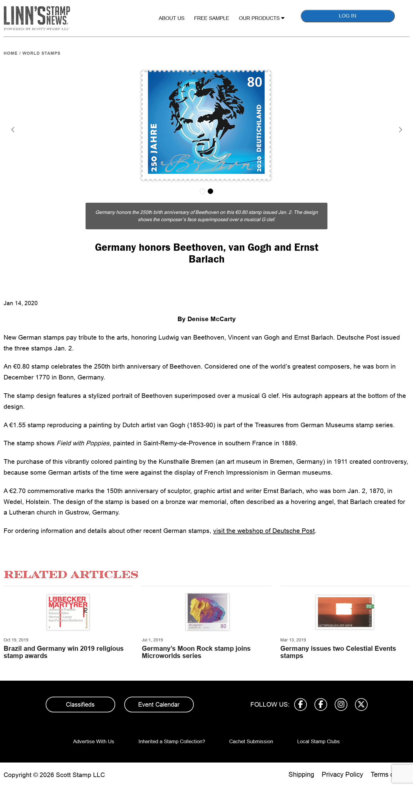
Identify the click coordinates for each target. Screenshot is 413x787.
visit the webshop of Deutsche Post (264, 530)
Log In (347, 16)
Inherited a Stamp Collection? (171, 741)
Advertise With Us (93, 741)
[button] (13, 130)
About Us (171, 18)
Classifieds (80, 704)
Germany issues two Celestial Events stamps (338, 652)
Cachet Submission (251, 741)
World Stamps (41, 53)
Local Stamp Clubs (318, 741)
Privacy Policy (342, 774)
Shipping (301, 774)
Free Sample (211, 18)
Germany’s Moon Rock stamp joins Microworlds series (196, 652)
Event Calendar (159, 704)
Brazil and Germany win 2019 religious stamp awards (64, 652)
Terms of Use (390, 774)
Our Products (260, 18)
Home (11, 53)
